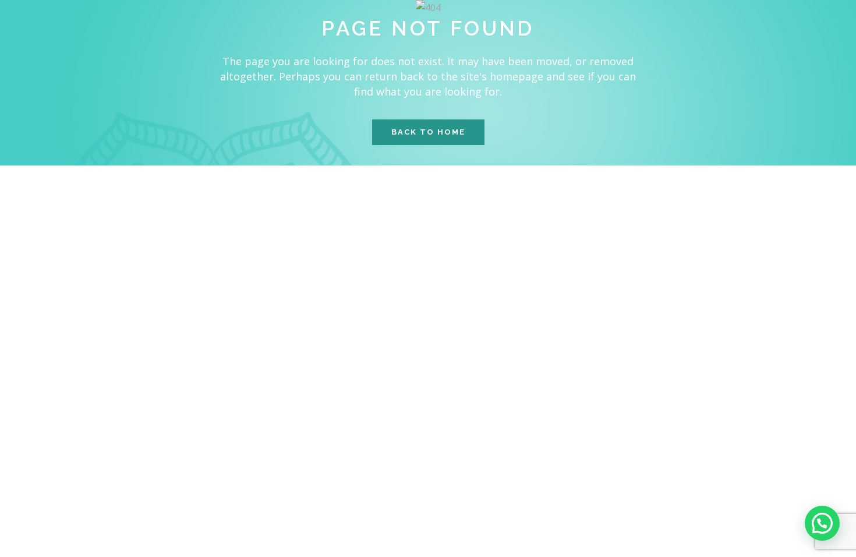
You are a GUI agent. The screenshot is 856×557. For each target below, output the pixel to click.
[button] (822, 523)
